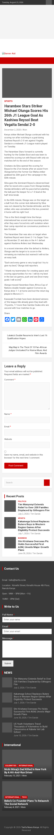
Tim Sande (35, 514)
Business (22, 538)
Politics (22, 501)
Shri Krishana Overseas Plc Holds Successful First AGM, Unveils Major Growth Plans (33, 545)
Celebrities (10, 766)
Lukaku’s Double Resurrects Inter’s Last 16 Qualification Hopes (27, 337)
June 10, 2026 (20, 735)
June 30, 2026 (24, 553)
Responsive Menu (49, 2)
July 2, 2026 (23, 514)
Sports (8, 101)
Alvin (25, 130)
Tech (24, 797)
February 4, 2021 (11, 807)
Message (8, 638)
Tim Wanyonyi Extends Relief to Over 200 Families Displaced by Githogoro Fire (34, 507)
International (26, 766)
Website (8, 439)
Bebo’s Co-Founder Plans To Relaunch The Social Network (26, 802)
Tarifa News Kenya (20, 44)
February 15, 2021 (12, 775)
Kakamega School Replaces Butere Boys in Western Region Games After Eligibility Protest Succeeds (34, 526)
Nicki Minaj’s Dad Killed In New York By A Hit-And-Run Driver (25, 771)
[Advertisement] (27, 22)
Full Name (8, 614)
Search (47, 482)
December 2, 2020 (12, 130)
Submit (7, 663)
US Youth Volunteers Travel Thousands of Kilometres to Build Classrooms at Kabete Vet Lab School (30, 728)
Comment (9, 379)
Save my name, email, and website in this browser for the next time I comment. (23, 456)
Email (7, 426)
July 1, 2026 (23, 533)
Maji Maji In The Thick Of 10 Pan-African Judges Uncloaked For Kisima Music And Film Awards (27, 350)
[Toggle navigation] (5, 60)
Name (8, 414)
